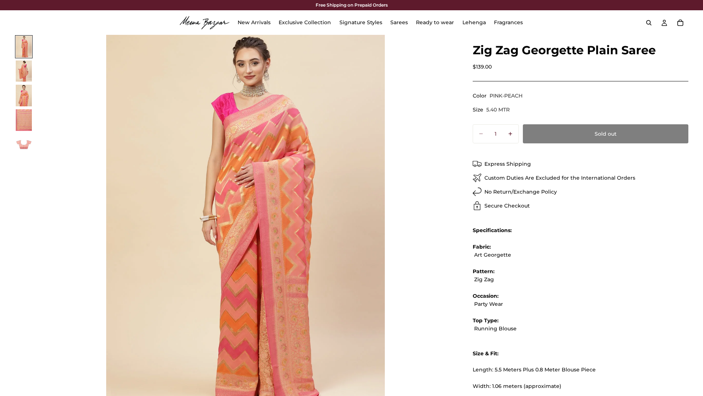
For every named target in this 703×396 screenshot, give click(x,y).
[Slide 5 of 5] (24, 144)
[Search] (649, 23)
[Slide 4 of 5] (24, 120)
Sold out (606, 134)
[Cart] (680, 23)
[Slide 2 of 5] (24, 71)
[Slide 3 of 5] (24, 95)
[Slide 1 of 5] (24, 47)
